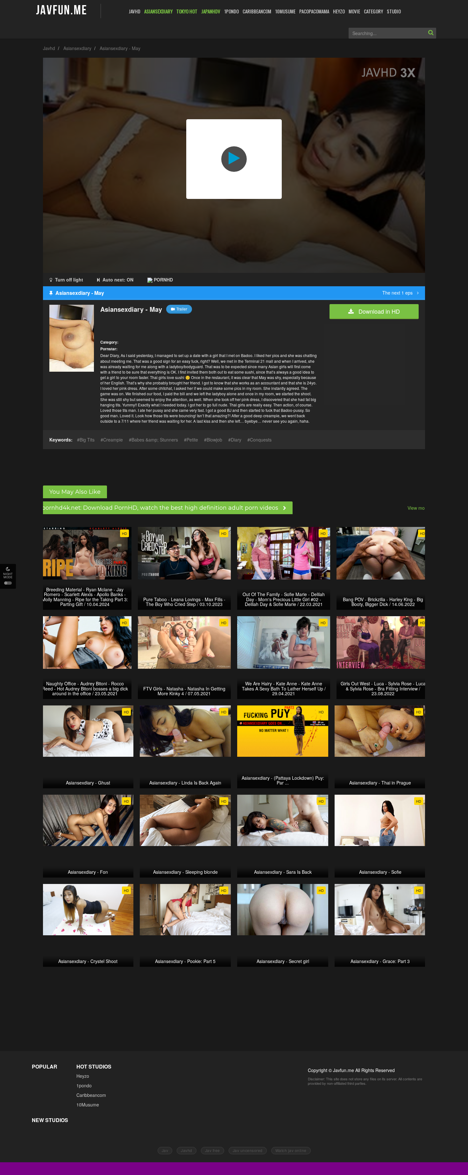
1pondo (84, 1085)
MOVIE (354, 11)
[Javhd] (61, 10)
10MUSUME (285, 11)
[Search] (430, 33)
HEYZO (339, 11)
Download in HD (378, 311)
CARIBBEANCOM (257, 11)
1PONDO (231, 11)
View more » (420, 508)
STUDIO (394, 11)
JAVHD (134, 11)
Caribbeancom (91, 1095)
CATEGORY (373, 11)
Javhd (49, 48)
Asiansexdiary (77, 48)
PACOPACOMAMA (314, 11)
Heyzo (82, 1076)
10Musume (87, 1104)
